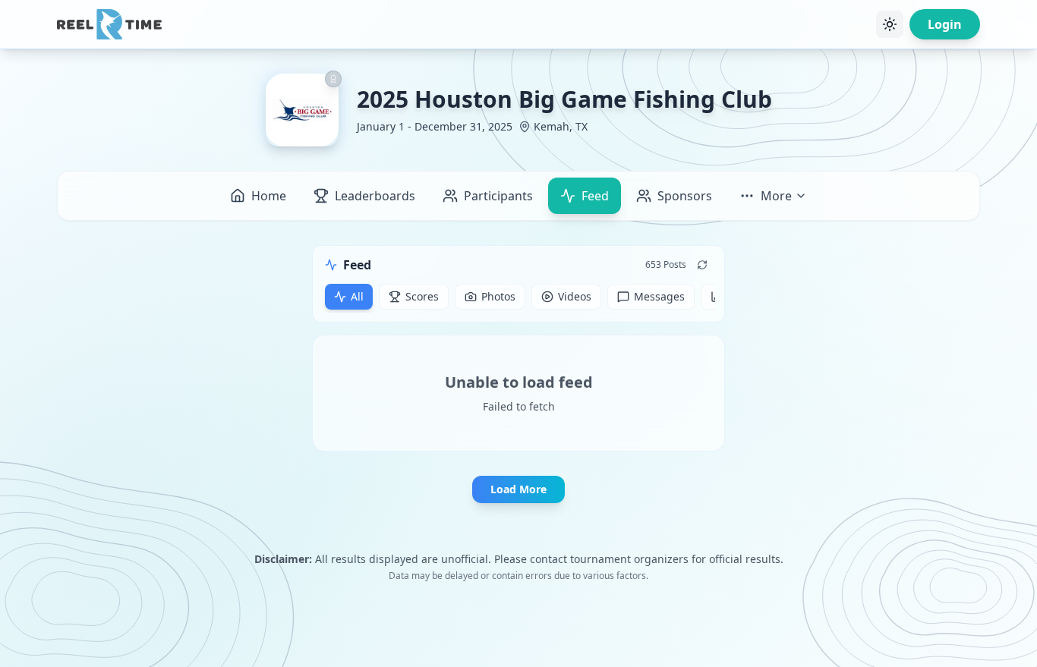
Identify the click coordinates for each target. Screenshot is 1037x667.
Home (268, 195)
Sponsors (684, 195)
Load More (518, 489)
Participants (498, 195)
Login (945, 24)
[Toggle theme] (889, 24)
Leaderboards (375, 195)
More (776, 195)
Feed (595, 195)
